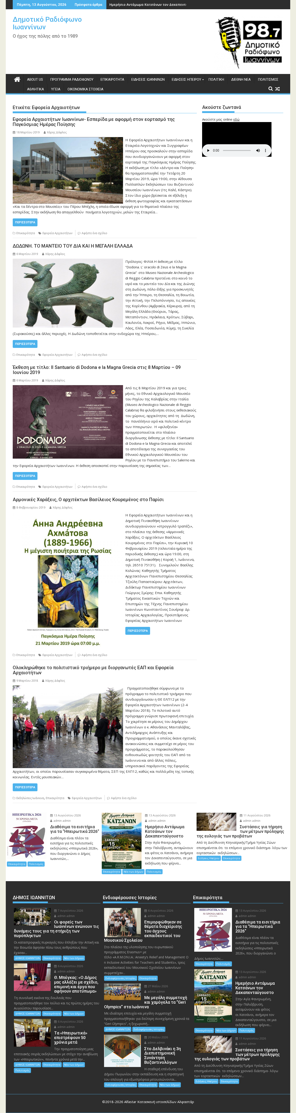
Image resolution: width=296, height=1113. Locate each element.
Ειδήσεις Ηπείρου (186, 79)
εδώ (236, 119)
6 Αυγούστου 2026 (70, 966)
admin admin (62, 821)
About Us (35, 79)
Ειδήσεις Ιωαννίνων (148, 79)
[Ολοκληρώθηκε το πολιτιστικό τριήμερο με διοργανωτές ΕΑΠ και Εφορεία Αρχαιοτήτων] (68, 688)
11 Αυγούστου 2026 (256, 815)
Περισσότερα (25, 222)
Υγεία (55, 89)
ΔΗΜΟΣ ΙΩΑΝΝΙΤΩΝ (27, 958)
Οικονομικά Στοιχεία (85, 89)
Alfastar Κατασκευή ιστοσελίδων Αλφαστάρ (159, 1101)
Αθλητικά (35, 89)
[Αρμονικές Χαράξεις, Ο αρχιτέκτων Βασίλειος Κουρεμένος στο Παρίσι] (68, 515)
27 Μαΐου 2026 (157, 986)
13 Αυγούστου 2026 (67, 815)
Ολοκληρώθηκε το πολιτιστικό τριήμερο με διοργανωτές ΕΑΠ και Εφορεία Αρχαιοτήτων (93, 670)
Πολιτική (216, 79)
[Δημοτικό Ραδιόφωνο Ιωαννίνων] (17, 79)
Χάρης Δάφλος (57, 132)
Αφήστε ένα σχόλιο (94, 233)
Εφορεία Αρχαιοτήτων (57, 233)
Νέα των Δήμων (133, 871)
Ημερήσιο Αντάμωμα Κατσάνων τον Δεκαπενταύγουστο (155, 4)
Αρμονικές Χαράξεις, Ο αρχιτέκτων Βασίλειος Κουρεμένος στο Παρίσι (88, 499)
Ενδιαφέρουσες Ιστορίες (120, 978)
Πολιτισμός (268, 79)
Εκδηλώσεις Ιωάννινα (30, 798)
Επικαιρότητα (112, 79)
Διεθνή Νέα (241, 79)
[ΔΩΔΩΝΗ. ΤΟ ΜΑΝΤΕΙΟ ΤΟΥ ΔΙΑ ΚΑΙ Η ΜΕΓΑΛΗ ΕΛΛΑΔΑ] (68, 261)
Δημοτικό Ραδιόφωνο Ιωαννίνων (47, 23)
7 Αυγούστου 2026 (70, 911)
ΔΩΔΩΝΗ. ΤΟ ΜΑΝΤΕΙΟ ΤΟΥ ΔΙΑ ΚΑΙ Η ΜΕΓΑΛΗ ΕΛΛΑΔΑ (73, 246)
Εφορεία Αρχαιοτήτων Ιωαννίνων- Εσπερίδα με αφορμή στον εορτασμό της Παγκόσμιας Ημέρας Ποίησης (94, 122)
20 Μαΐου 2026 (157, 1037)
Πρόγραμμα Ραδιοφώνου (71, 79)
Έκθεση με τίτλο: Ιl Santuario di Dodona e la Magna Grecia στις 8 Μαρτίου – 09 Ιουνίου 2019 (97, 370)
